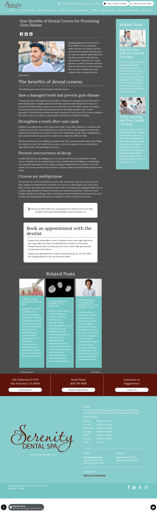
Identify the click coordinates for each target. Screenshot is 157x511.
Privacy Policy (12, 488)
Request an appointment (40, 253)
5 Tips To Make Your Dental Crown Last (32, 302)
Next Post (95, 372)
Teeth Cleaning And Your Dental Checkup (132, 120)
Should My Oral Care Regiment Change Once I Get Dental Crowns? (88, 304)
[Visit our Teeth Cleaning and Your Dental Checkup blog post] (132, 114)
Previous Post (27, 372)
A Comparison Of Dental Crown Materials (57, 304)
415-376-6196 (85, 253)
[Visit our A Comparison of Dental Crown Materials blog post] (60, 288)
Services (64, 10)
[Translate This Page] (153, 507)
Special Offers (107, 10)
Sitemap (22, 488)
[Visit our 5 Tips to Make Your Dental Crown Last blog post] (31, 287)
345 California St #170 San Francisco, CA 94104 (80, 3)
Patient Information (47, 10)
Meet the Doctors (27, 10)
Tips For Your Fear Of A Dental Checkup (132, 53)
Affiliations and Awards (127, 10)
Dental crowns (74, 42)
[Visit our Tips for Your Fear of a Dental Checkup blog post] (132, 46)
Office (94, 10)
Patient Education (79, 10)
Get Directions (25, 390)
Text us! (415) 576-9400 (116, 3)
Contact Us (147, 10)
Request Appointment (78, 390)
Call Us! (142, 3)
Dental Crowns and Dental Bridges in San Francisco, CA (61, 212)
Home (12, 10)
